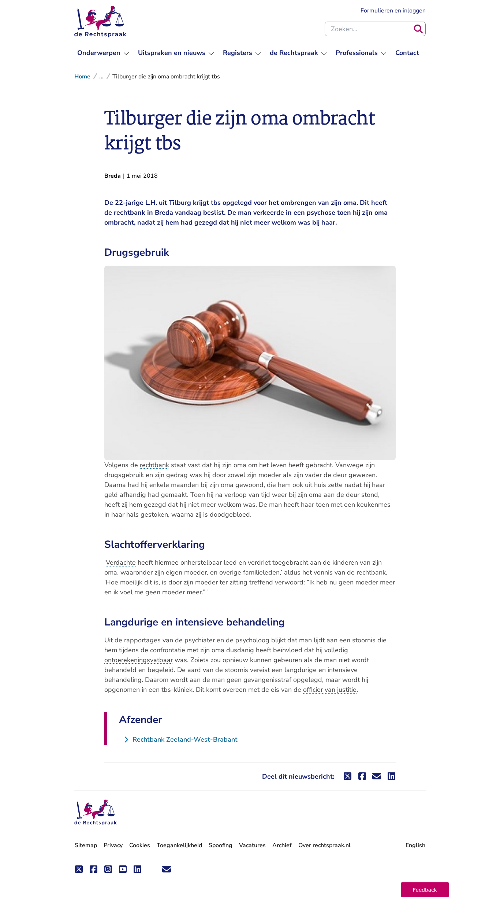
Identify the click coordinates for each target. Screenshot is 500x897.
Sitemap (86, 845)
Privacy (113, 845)
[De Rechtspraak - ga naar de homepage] (100, 21)
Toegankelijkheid (179, 845)
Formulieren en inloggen (393, 10)
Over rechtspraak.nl (324, 845)
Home (82, 77)
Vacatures (252, 845)
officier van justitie (330, 689)
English (415, 845)
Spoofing (220, 845)
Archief (282, 845)
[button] (425, 889)
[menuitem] (103, 53)
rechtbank (154, 465)
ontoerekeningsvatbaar (138, 660)
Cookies (139, 845)
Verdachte (121, 562)
